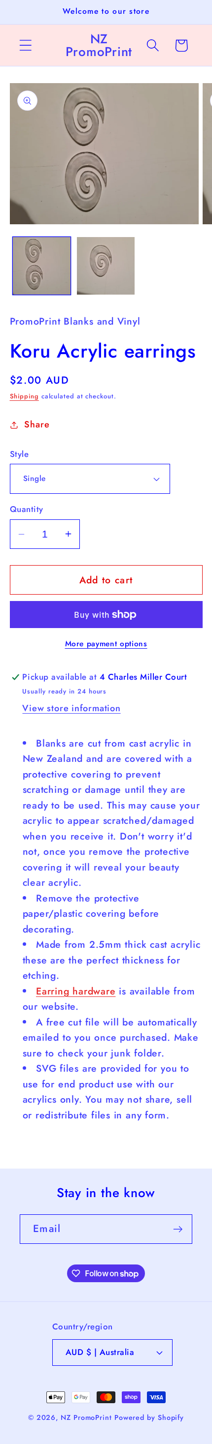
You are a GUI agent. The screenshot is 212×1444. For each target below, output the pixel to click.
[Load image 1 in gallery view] (42, 266)
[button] (25, 45)
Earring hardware (75, 991)
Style (19, 454)
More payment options (106, 643)
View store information (71, 708)
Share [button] (36, 424)
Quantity (26, 509)
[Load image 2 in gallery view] (106, 266)
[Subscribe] (178, 1229)
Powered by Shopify (149, 1417)
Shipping (24, 396)
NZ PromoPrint (86, 1417)
